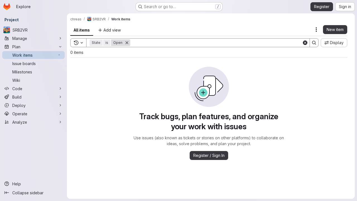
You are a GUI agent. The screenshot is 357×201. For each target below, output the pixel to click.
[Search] (314, 42)
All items (82, 30)
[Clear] (305, 42)
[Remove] (127, 42)
